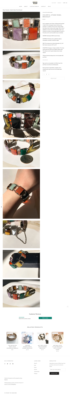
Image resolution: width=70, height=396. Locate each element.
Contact (43, 6)
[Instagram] (10, 364)
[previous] (3, 340)
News (35, 367)
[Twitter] (7, 364)
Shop (20, 6)
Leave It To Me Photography (10, 384)
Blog (49, 6)
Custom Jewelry (34, 6)
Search (59, 2)
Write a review (45, 318)
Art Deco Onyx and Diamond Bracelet (42, 347)
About (26, 6)
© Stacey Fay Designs (10, 392)
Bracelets (7, 10)
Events (35, 369)
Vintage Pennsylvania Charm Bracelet (27, 347)
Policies (35, 373)
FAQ (35, 365)
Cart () (65, 2)
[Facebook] (4, 364)
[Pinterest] (12, 364)
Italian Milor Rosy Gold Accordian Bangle (12, 347)
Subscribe (54, 373)
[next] (66, 340)
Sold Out (53, 78)
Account (54, 2)
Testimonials (36, 371)
